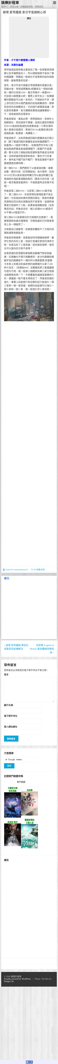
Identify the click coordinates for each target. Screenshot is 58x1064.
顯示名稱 (8, 705)
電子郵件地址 (10, 715)
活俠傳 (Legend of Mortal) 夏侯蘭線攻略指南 (42, 649)
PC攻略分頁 (39, 570)
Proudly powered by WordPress (17, 979)
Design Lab (9, 981)
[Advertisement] (29, 38)
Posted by (16, 570)
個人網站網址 (10, 726)
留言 (6, 674)
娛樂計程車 (10, 3)
